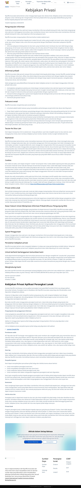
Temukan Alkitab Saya (33, 442)
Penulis (55, 468)
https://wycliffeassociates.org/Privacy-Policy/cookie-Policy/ (47, 184)
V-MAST (55, 472)
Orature (55, 464)
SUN (67, 472)
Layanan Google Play (13, 329)
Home (7, 6)
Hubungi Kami (49, 442)
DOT (67, 468)
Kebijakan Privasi (47, 486)
